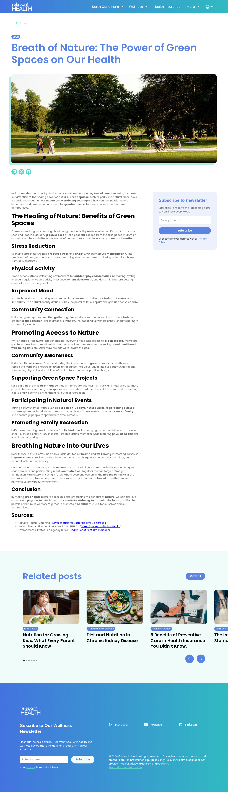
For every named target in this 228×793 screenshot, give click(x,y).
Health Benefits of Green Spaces (90, 530)
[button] (107, 6)
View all (195, 576)
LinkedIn (191, 724)
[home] (22, 7)
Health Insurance (167, 6)
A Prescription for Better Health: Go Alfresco (79, 523)
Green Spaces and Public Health (100, 526)
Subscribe (83, 759)
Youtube (156, 724)
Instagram (122, 724)
